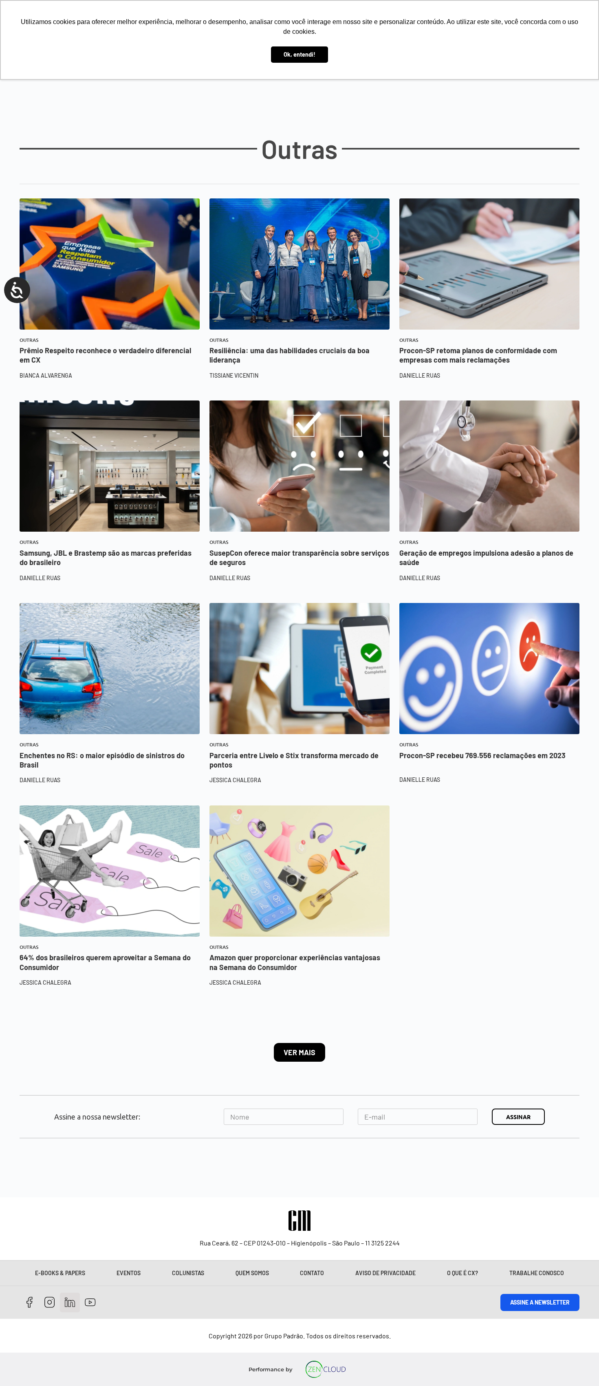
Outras (29, 340)
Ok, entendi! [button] (299, 54)
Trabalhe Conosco (536, 1272)
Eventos (129, 1272)
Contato (312, 1272)
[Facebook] (30, 1303)
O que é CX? (462, 1272)
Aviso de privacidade (385, 1272)
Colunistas (188, 1272)
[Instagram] (50, 1303)
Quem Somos (252, 1272)
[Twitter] (70, 1303)
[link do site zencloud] (326, 1369)
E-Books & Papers (60, 1272)
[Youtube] (90, 1303)
